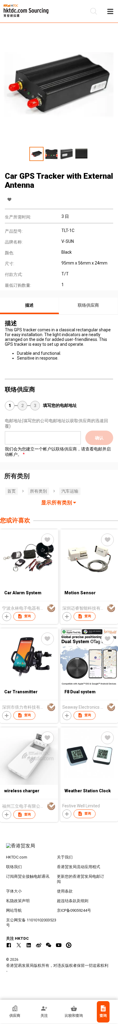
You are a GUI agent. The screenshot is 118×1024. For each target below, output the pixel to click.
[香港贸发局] (59, 849)
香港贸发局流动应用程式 (78, 867)
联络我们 (14, 867)
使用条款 (65, 891)
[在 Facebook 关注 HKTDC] (8, 945)
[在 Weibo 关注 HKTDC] (38, 945)
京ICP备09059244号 (74, 910)
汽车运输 (69, 491)
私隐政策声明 (18, 901)
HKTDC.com (16, 857)
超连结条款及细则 (72, 901)
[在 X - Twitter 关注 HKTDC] (18, 945)
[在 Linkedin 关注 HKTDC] (28, 945)
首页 (11, 491)
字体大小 (14, 891)
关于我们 (65, 857)
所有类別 (38, 491)
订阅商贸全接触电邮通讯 (27, 876)
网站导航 (14, 910)
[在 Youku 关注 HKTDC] (68, 945)
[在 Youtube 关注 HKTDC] (58, 945)
